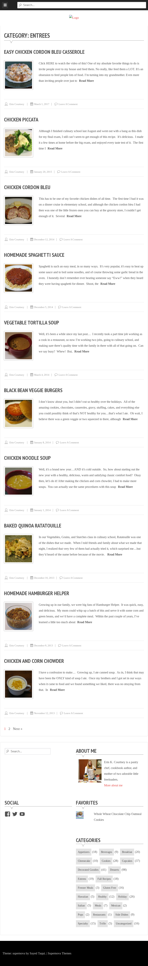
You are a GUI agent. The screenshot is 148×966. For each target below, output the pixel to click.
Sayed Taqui (37, 953)
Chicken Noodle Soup (27, 457)
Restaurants (99, 914)
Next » (17, 729)
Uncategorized (123, 923)
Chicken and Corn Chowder (34, 660)
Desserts (114, 869)
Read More (86, 80)
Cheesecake (84, 860)
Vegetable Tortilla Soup (31, 322)
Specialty (83, 923)
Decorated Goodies (88, 869)
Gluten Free (109, 887)
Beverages (106, 852)
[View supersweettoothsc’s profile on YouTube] (22, 814)
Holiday (122, 896)
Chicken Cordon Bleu (27, 187)
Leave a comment (68, 104)
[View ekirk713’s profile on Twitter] (15, 814)
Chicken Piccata (21, 119)
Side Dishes (121, 914)
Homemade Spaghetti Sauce (34, 254)
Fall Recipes (104, 878)
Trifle (102, 923)
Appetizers (83, 852)
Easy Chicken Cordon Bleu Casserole (44, 51)
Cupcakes (127, 860)
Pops (80, 914)
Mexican (115, 905)
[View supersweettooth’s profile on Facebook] (7, 814)
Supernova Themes (59, 953)
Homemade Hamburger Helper (36, 593)
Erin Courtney (16, 104)
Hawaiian (83, 896)
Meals (98, 905)
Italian (81, 905)
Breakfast (127, 852)
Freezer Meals (85, 887)
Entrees (82, 878)
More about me (113, 785)
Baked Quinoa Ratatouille (32, 525)
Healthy (102, 896)
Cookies (106, 860)
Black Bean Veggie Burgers (33, 390)
